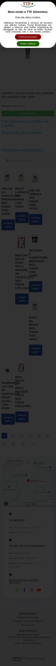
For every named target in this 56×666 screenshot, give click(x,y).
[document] (28, 333)
